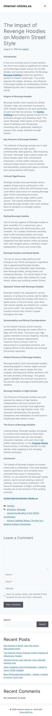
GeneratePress (26, 712)
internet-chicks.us (17, 6)
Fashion (11, 506)
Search (7, 620)
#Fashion (11, 509)
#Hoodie (21, 509)
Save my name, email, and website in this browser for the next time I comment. (26, 595)
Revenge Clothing (13, 75)
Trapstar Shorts (40, 443)
